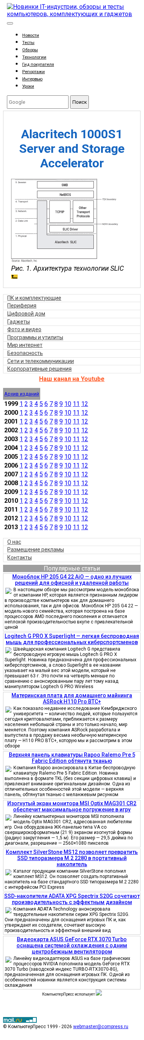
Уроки (28, 86)
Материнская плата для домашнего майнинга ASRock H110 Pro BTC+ (71, 698)
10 (67, 403)
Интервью (32, 79)
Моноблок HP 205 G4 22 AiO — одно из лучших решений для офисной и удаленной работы (72, 580)
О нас (14, 542)
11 (76, 403)
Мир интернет (25, 345)
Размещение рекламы (35, 549)
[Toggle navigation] (10, 23)
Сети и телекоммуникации (40, 361)
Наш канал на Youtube (72, 379)
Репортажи (33, 71)
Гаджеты (18, 322)
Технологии (34, 57)
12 (84, 403)
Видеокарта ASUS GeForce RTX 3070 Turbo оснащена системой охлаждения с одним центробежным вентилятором (71, 945)
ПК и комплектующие (34, 298)
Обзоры (30, 49)
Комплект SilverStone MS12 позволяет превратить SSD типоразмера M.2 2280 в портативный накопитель (72, 858)
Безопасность (25, 353)
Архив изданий (21, 394)
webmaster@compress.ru (100, 1026)
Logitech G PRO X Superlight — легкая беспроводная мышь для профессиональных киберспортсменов (72, 639)
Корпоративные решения (39, 369)
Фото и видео (24, 329)
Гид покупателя (38, 64)
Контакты (19, 557)
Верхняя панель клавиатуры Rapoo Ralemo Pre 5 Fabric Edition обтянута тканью (72, 758)
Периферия (21, 306)
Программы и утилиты (35, 337)
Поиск (79, 102)
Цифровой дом (26, 314)
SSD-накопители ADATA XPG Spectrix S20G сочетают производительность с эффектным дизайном (72, 899)
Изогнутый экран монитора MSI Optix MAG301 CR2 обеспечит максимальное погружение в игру (71, 806)
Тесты (28, 42)
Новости (30, 35)
